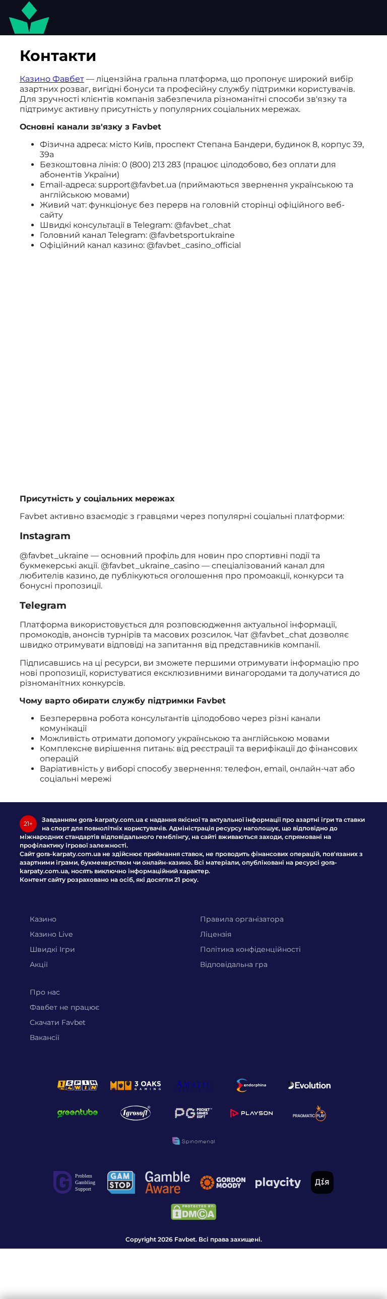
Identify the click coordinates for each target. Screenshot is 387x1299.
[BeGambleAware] (167, 1182)
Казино (43, 919)
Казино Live (51, 934)
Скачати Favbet (58, 1022)
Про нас (45, 992)
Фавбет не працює (64, 1007)
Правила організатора (242, 919)
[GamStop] (121, 1182)
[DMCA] (193, 1212)
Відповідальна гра (234, 964)
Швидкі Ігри (52, 949)
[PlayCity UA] (278, 1182)
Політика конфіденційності (250, 949)
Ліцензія (215, 934)
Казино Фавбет (52, 79)
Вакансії (44, 1037)
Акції (39, 964)
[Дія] (322, 1182)
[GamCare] (75, 1182)
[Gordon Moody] (222, 1183)
